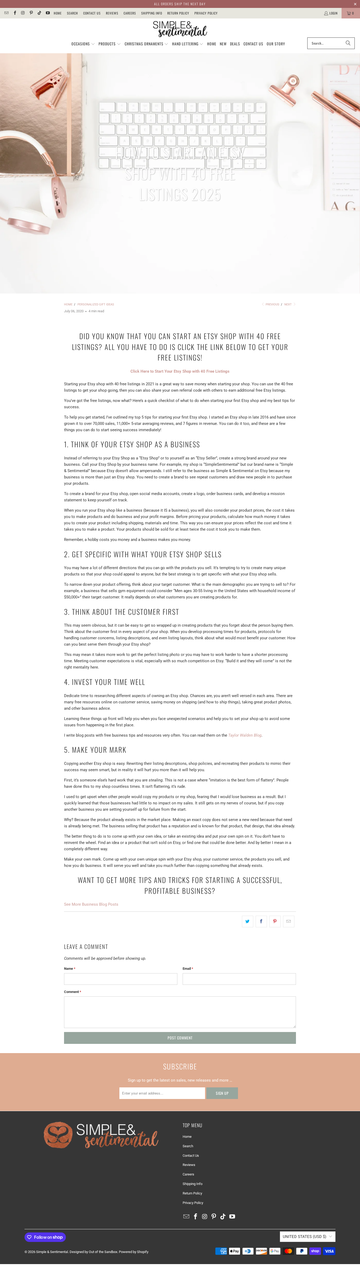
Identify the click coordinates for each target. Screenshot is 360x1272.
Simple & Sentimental (52, 1252)
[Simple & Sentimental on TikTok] (39, 13)
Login (333, 13)
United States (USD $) (304, 1236)
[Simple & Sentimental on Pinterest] (31, 13)
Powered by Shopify (133, 1252)
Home (58, 13)
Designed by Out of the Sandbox (93, 1252)
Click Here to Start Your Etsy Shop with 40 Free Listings (180, 371)
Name (69, 969)
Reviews (112, 13)
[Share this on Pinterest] (275, 921)
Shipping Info (151, 13)
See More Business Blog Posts (91, 904)
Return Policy (178, 13)
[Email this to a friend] (288, 921)
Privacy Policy (206, 13)
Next (288, 304)
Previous (272, 304)
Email (188, 969)
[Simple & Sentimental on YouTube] (47, 13)
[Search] (348, 43)
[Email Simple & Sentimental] (6, 13)
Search (72, 13)
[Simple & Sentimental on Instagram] (23, 13)
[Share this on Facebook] (261, 921)
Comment (72, 992)
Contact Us (92, 13)
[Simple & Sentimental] (180, 29)
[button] (83, 44)
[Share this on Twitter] (247, 921)
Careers (130, 13)
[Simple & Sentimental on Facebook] (14, 13)
